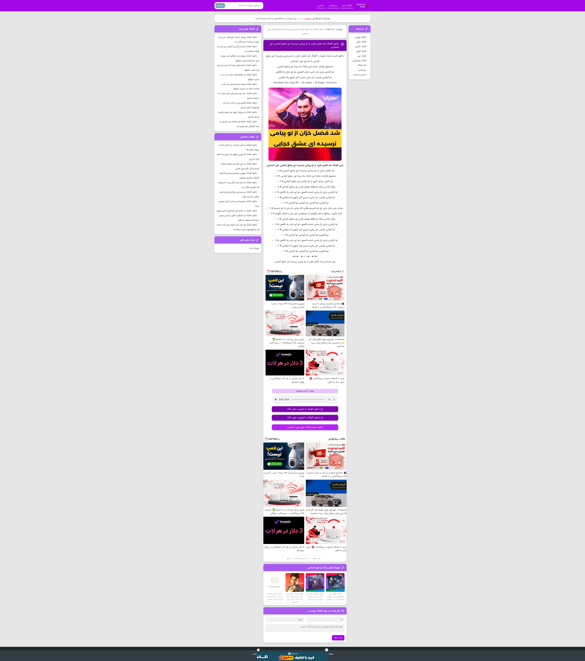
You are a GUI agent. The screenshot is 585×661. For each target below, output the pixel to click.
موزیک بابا (254, 248)
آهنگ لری (362, 56)
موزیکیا (339, 29)
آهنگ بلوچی (360, 37)
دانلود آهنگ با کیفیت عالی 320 (303, 409)
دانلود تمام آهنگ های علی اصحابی (305, 427)
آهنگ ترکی (361, 41)
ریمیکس (333, 5)
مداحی (321, 5)
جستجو (220, 5)
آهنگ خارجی (360, 46)
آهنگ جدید (347, 5)
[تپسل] (258, 649)
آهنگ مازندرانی (359, 60)
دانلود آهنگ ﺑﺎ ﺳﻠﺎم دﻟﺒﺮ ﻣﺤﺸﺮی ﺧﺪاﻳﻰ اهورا (237, 210)
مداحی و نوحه (360, 74)
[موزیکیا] (362, 6)
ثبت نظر (338, 637)
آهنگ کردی (361, 51)
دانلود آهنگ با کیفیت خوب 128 (303, 417)
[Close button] (326, 649)
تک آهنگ (329, 29)
